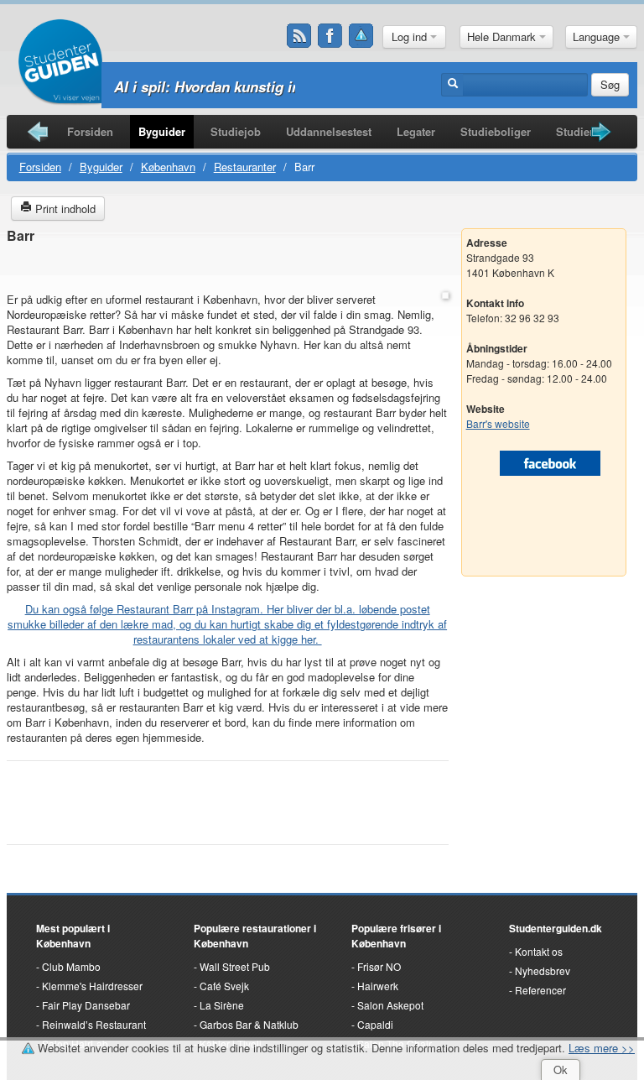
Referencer (540, 990)
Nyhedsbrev (542, 970)
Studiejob (235, 131)
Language (598, 36)
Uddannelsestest (328, 131)
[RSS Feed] (299, 36)
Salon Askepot (390, 1005)
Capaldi (375, 1024)
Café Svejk (224, 985)
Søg (610, 84)
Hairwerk (377, 985)
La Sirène (222, 1005)
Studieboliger (495, 131)
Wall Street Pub (235, 966)
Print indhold (64, 209)
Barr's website (498, 423)
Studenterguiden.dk (555, 928)
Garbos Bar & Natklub (249, 1024)
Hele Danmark (503, 36)
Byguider (161, 131)
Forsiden (90, 131)
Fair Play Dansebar (86, 1005)
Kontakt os (539, 951)
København (168, 167)
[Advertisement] (227, 269)
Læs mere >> (602, 1048)
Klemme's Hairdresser (92, 985)
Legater (416, 131)
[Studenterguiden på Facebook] (330, 36)
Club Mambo (71, 966)
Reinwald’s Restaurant (94, 1024)
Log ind (411, 36)
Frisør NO (379, 966)
